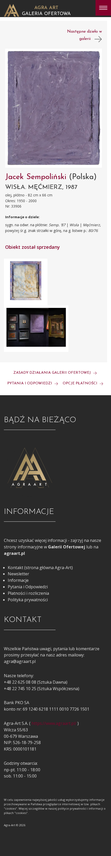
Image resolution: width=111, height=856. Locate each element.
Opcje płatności (80, 383)
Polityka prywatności (28, 600)
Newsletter (18, 574)
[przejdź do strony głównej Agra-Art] (11, 10)
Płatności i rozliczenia (28, 593)
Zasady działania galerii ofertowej (52, 373)
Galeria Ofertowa (46, 14)
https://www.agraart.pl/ (53, 723)
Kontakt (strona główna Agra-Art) (40, 567)
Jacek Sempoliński (37, 177)
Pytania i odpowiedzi (30, 383)
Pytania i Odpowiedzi (28, 587)
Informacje (18, 580)
